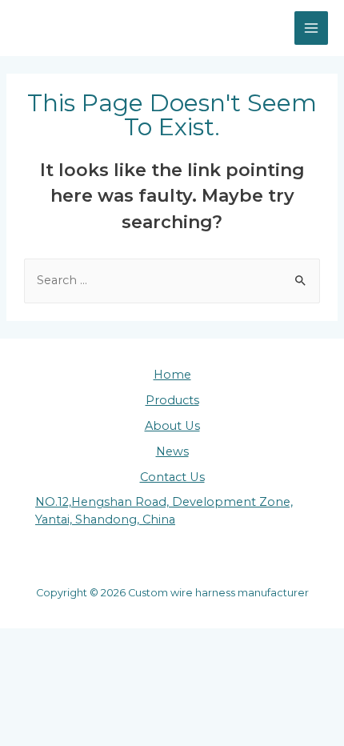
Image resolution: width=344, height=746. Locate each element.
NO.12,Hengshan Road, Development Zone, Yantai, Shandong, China (164, 511)
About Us (172, 426)
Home (172, 374)
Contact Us (172, 477)
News (172, 451)
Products (172, 400)
